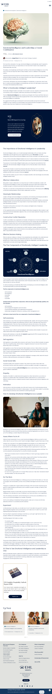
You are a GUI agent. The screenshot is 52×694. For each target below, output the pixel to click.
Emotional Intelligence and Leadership (13, 628)
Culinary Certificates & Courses (9, 662)
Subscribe (26, 680)
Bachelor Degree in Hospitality (9, 648)
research (25, 334)
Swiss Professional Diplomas (8, 660)
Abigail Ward (15, 58)
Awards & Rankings (38, 654)
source (46, 160)
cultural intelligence (22, 367)
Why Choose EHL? (38, 652)
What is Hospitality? (39, 644)
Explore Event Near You (23, 662)
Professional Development (10, 10)
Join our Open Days (23, 660)
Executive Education (7, 656)
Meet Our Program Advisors (24, 658)
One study (35, 154)
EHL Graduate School (18, 54)
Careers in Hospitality (38, 648)
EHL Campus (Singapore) (24, 648)
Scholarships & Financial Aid (41, 658)
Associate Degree (6, 651)
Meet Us (21, 656)
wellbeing (46, 188)
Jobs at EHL (37, 661)
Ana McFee (32, 633)
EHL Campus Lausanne (23, 646)
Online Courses (6, 658)
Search (49, 1)
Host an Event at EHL (23, 652)
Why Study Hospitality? (39, 646)
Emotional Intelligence (21, 10)
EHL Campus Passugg (23, 650)
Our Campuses (22, 644)
